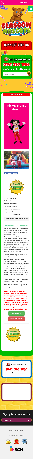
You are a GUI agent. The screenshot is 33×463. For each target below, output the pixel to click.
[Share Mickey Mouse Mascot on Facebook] (16, 173)
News (11, 430)
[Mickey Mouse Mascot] (16, 129)
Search (29, 74)
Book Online (16, 313)
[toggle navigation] (29, 2)
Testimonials (18, 430)
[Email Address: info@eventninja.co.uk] (16, 69)
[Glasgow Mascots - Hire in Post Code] (16, 21)
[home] (2, 2)
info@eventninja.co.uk (16, 373)
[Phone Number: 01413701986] (16, 64)
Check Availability (16, 318)
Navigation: (23, 2)
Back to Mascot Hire (16, 94)
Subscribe (28, 420)
